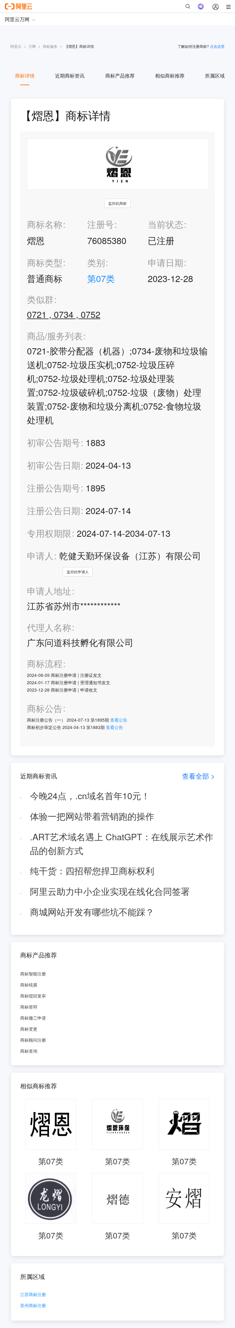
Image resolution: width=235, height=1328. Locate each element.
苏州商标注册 (33, 1305)
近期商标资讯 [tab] (69, 75)
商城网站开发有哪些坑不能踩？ (92, 911)
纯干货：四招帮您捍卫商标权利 (92, 870)
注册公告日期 (53, 510)
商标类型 (44, 262)
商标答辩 (28, 1007)
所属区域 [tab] (215, 75)
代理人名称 (49, 627)
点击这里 (217, 46)
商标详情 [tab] (25, 75)
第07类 (101, 278)
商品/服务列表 (55, 336)
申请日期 (165, 262)
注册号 (100, 224)
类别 (96, 262)
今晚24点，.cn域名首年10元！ (90, 795)
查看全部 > (198, 775)
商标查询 (28, 1051)
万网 (32, 46)
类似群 (40, 299)
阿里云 (15, 46)
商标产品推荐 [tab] (120, 75)
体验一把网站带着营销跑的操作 (92, 816)
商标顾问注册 (33, 1040)
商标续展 (28, 985)
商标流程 (44, 664)
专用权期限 (49, 533)
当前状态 (165, 224)
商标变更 (28, 1029)
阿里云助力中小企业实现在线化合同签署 (110, 891)
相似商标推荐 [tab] (170, 75)
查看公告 (118, 720)
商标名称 (44, 224)
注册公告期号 (53, 487)
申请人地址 (49, 591)
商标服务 (50, 46)
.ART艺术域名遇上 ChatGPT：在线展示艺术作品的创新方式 (121, 843)
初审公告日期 (53, 465)
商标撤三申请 (33, 1018)
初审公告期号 (53, 442)
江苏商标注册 (33, 1294)
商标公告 (44, 708)
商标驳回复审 (33, 996)
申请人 (40, 555)
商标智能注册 (33, 974)
